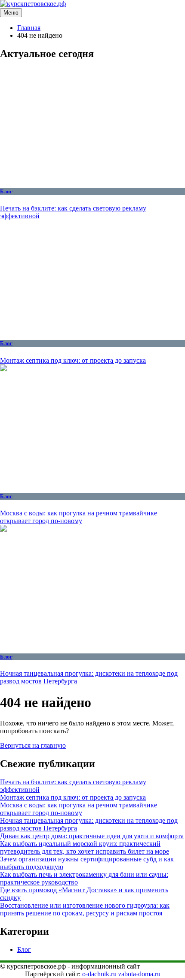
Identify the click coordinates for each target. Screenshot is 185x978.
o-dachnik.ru (99, 974)
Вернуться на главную (33, 745)
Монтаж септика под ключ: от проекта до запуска (73, 360)
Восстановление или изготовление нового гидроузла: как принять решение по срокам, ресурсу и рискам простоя (85, 909)
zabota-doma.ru (139, 974)
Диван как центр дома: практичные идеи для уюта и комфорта (92, 836)
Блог (6, 191)
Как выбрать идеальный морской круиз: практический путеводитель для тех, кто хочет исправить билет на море (84, 847)
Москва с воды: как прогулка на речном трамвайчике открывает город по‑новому (78, 516)
